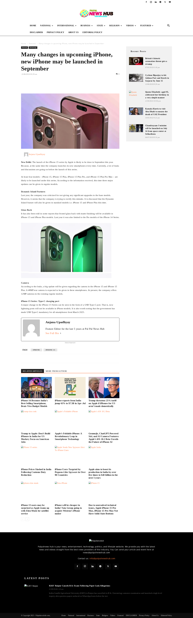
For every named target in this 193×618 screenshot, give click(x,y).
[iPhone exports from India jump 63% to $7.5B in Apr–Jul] (70, 387)
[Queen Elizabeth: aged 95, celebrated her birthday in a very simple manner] (136, 94)
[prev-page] (23, 519)
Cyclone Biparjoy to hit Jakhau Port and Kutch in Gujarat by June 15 (157, 78)
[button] (168, 26)
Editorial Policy (92, 32)
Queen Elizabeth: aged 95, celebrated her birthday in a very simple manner (157, 95)
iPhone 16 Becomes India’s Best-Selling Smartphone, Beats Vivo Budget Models (34, 403)
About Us (73, 32)
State (100, 26)
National (45, 26)
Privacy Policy (55, 32)
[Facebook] (146, 2)
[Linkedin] (156, 2)
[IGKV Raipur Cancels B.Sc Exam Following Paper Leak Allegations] (35, 591)
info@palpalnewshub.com (102, 558)
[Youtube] (170, 2)
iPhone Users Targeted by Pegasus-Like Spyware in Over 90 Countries (70, 472)
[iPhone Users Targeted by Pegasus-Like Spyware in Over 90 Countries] (70, 456)
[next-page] (27, 519)
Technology (33, 47)
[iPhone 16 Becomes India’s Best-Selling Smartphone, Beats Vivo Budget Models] (36, 387)
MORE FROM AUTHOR (56, 371)
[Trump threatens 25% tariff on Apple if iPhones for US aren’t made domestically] (104, 387)
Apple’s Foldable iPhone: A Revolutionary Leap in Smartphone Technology (68, 436)
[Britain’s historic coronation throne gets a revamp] (136, 61)
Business (85, 26)
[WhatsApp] (43, 85)
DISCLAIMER (36, 32)
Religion (114, 26)
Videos (130, 26)
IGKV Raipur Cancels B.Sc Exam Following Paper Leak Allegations (79, 586)
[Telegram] (160, 2)
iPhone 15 (50, 350)
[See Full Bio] (60, 333)
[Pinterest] (37, 85)
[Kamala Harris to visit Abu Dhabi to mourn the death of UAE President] (136, 111)
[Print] (56, 85)
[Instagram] (151, 2)
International (65, 26)
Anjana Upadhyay (37, 154)
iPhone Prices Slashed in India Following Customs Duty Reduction (36, 472)
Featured (145, 26)
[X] (165, 2)
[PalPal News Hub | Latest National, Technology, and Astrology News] (96, 13)
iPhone (36, 350)
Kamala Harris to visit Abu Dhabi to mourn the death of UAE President (156, 111)
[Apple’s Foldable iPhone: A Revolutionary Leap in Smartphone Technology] (70, 420)
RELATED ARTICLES (32, 371)
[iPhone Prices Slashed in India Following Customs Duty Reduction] (36, 456)
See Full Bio (52, 333)
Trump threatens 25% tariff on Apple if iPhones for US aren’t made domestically (102, 403)
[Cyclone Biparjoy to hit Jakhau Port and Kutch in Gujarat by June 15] (136, 78)
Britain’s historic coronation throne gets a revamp (156, 61)
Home (33, 26)
